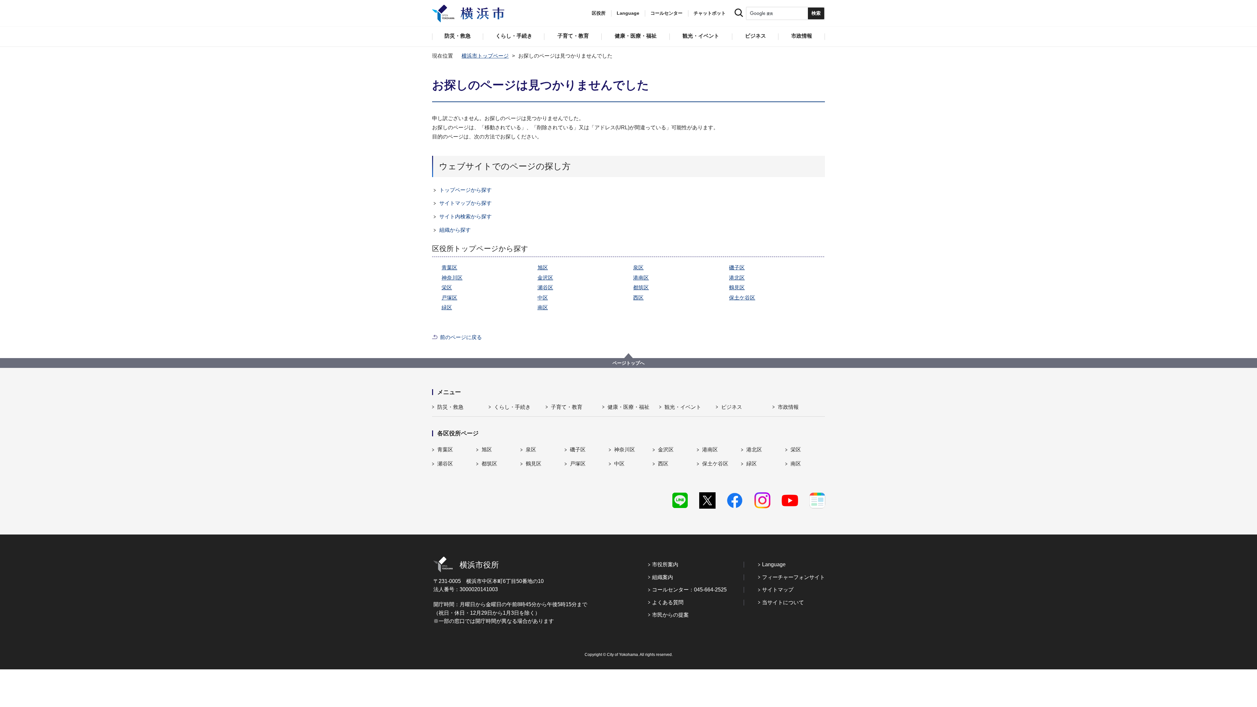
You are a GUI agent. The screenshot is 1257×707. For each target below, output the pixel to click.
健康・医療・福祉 (628, 407)
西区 (638, 297)
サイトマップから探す (465, 203)
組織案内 (662, 577)
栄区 (447, 287)
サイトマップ (777, 589)
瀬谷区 (545, 287)
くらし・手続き (512, 407)
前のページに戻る (461, 337)
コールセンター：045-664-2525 (689, 589)
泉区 (638, 267)
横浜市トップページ (485, 56)
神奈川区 (452, 278)
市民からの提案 (670, 615)
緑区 (447, 307)
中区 (542, 297)
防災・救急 (450, 407)
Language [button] (628, 13)
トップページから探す (465, 190)
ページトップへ (628, 363)
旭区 (542, 267)
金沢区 (545, 278)
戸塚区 (449, 297)
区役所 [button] (599, 13)
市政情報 (788, 407)
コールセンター (666, 13)
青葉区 (449, 267)
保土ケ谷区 (742, 297)
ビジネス (731, 407)
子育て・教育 (566, 407)
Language (774, 564)
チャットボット (710, 13)
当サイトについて (783, 602)
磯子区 (737, 267)
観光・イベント (683, 407)
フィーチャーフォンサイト (793, 577)
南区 (542, 307)
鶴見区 (737, 287)
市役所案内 (665, 564)
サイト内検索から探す (465, 216)
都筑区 (641, 287)
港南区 (641, 278)
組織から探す (455, 230)
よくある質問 (667, 602)
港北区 (737, 278)
